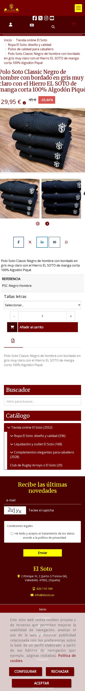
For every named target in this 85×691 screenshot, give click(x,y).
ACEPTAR (41, 683)
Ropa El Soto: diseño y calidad (35, 436)
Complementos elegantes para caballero (43, 452)
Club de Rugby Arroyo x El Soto (33, 465)
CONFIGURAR (25, 671)
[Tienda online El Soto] (8, 427)
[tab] (13, 341)
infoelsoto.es (44, 595)
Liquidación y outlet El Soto (34, 444)
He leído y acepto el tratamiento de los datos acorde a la (45, 535)
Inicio (42, 609)
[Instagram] (46, 18)
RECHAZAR (60, 671)
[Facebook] (35, 18)
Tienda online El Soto (26, 427)
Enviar (42, 553)
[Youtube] (52, 18)
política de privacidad (52, 537)
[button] (10, 24)
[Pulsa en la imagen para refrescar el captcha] (15, 510)
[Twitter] (40, 18)
